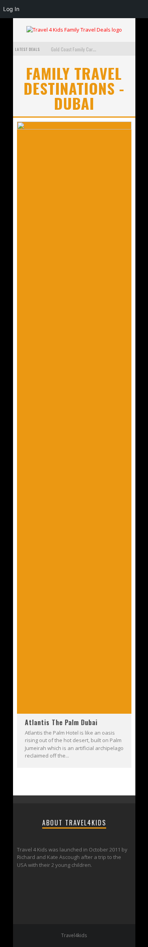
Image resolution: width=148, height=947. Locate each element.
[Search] (129, 49)
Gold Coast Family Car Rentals (79, 49)
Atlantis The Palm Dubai (61, 722)
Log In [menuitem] (11, 9)
